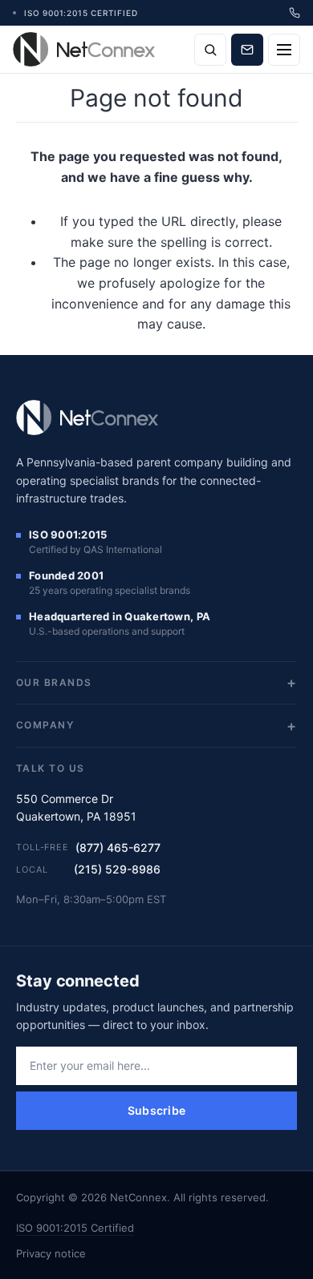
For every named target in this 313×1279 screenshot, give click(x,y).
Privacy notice (51, 1253)
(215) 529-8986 (117, 869)
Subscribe (157, 1110)
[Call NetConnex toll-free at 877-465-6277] (294, 12)
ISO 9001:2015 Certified (75, 1227)
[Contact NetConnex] (247, 50)
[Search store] (210, 50)
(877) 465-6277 (118, 847)
